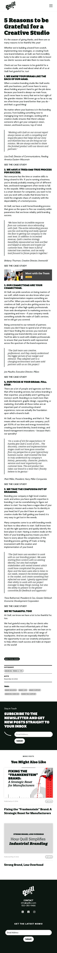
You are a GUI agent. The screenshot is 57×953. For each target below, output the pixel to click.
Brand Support (34, 690)
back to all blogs (12, 659)
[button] (51, 5)
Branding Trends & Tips (14, 671)
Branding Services (12, 694)
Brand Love (23, 690)
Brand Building (10, 690)
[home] (10, 5)
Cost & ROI (49, 801)
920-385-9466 (28, 905)
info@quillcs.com (28, 903)
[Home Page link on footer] (28, 891)
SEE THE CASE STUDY (15, 164)
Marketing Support (28, 694)
